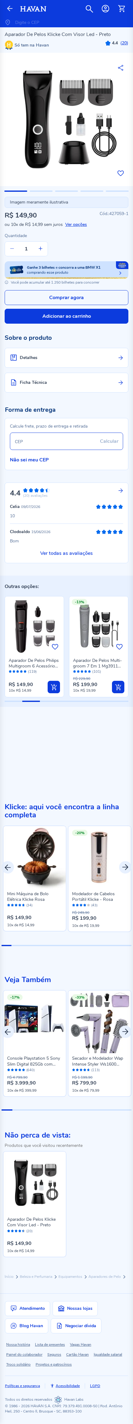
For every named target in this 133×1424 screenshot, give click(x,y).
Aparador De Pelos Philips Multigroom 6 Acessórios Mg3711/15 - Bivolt (34, 666)
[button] (15, 191)
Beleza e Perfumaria (36, 1276)
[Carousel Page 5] (46, 945)
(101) (96, 671)
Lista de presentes (50, 1344)
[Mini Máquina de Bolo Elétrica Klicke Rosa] (34, 857)
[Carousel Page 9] (86, 945)
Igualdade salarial (108, 1354)
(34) (29, 905)
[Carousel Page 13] (126, 945)
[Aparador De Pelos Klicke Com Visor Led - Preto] (34, 1183)
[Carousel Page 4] (36, 945)
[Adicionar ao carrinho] (54, 687)
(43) (94, 905)
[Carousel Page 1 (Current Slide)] (6, 945)
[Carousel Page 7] (66, 945)
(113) (95, 1070)
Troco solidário (18, 1364)
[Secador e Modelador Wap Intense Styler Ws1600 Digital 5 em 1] (99, 1022)
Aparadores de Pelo (105, 1276)
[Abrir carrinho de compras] (121, 9)
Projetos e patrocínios (54, 1364)
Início (10, 1276)
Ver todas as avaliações (66, 553)
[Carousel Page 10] (96, 945)
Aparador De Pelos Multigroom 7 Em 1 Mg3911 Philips (97, 666)
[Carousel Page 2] (16, 945)
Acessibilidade (68, 1385)
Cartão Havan (77, 1354)
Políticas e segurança (22, 1385)
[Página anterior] (10, 9)
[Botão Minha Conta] (105, 8)
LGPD (95, 1385)
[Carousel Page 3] (27, 945)
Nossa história (18, 1344)
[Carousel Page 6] (57, 945)
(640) (30, 1070)
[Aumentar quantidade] (40, 248)
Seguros (54, 1354)
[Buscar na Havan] (89, 9)
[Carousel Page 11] (106, 945)
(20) (29, 1231)
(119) (32, 671)
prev (8, 867)
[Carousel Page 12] (116, 945)
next (125, 867)
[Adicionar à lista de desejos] (120, 173)
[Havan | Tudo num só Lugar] (33, 8)
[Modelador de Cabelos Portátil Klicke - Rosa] (99, 857)
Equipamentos (70, 1276)
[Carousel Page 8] (76, 945)
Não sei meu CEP (29, 459)
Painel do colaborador (24, 1354)
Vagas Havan (80, 1344)
